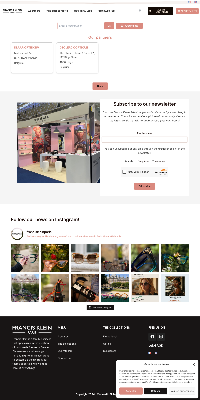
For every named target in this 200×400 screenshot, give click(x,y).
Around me (131, 25)
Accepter (131, 391)
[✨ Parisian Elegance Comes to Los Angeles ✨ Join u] (25, 288)
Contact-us (106, 11)
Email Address (144, 133)
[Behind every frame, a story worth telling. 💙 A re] (85, 288)
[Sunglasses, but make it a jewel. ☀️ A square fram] (85, 258)
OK (109, 25)
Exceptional (110, 336)
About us (34, 11)
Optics (107, 343)
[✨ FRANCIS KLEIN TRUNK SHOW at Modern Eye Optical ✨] (175, 288)
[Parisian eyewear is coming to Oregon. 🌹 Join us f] (55, 258)
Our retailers (83, 11)
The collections (57, 11)
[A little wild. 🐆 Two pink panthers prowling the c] (25, 258)
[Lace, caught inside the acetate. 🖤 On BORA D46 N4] (175, 258)
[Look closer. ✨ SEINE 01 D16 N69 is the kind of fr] (115, 258)
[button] (193, 364)
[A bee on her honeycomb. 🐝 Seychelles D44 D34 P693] (145, 258)
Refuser (155, 391)
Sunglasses (109, 350)
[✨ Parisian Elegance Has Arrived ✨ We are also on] (145, 288)
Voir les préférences (182, 391)
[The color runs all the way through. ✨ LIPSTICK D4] (55, 288)
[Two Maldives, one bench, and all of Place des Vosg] (115, 288)
